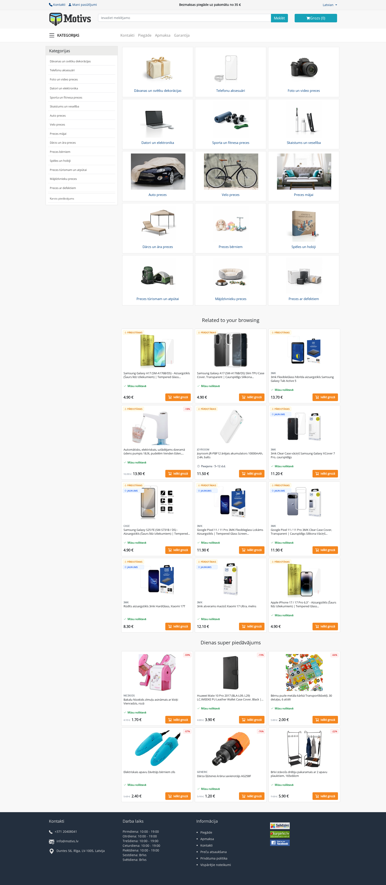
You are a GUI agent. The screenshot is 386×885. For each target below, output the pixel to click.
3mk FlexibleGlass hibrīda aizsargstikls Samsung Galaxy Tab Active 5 (302, 379)
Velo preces (57, 124)
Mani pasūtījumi (84, 4)
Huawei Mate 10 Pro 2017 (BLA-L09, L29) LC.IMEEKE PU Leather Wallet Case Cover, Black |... (230, 697)
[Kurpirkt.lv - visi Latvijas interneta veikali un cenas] (280, 835)
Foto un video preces (64, 79)
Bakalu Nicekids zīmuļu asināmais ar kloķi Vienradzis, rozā (151, 701)
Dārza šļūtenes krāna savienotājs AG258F (224, 776)
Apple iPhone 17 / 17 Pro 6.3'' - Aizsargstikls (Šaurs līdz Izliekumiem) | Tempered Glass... (303, 604)
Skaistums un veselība (64, 106)
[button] (330, 5)
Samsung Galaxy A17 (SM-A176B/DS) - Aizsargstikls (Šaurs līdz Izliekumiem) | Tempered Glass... (157, 375)
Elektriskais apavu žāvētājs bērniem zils (149, 772)
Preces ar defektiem (63, 188)
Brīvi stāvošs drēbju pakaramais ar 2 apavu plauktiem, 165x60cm (299, 774)
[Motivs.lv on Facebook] (280, 843)
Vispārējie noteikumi (215, 865)
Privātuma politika (213, 858)
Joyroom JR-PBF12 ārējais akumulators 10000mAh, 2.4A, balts (230, 455)
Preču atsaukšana (213, 852)
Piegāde (144, 35)
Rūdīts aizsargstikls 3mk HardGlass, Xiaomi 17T (154, 606)
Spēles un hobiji (60, 161)
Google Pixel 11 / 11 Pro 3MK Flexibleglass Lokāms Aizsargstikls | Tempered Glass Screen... (230, 532)
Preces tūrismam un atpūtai (68, 170)
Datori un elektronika (64, 88)
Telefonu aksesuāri (62, 70)
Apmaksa (162, 35)
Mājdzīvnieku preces (63, 179)
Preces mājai (58, 134)
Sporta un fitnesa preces (66, 97)
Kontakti (59, 4)
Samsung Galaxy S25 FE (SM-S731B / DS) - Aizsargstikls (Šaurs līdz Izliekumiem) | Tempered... (157, 532)
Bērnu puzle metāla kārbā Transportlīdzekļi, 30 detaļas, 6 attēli (301, 697)
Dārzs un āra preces (63, 143)
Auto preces (58, 116)
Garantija (182, 35)
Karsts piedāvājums (62, 198)
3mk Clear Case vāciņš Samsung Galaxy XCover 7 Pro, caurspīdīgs (303, 455)
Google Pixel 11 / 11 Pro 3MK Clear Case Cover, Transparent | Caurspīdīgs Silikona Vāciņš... (301, 532)
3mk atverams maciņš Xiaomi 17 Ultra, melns (226, 606)
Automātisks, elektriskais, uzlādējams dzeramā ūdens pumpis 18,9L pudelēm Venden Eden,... (154, 451)
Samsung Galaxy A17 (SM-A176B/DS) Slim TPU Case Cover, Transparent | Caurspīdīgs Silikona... (230, 375)
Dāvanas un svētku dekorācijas (70, 61)
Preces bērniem (60, 152)
